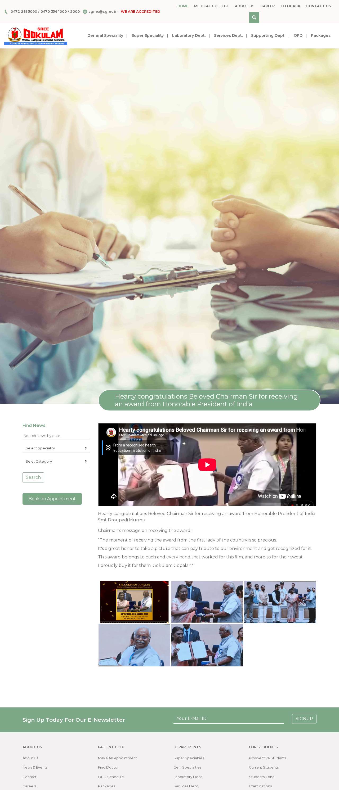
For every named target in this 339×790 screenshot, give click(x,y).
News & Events (35, 767)
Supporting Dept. (268, 35)
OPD (298, 35)
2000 (75, 11)
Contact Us (318, 6)
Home (182, 6)
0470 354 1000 (54, 11)
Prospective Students (267, 758)
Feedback (290, 6)
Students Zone (262, 777)
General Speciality (105, 35)
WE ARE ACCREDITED (140, 11)
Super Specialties (188, 758)
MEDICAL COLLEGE (211, 6)
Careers (29, 786)
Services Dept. (228, 35)
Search (33, 477)
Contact (30, 777)
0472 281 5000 (24, 11)
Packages (321, 35)
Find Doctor (108, 767)
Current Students (264, 767)
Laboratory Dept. (189, 35)
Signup (304, 718)
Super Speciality (148, 35)
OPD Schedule (111, 777)
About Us (245, 6)
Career (267, 6)
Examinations (260, 786)
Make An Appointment (117, 758)
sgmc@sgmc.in (103, 11)
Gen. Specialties (187, 767)
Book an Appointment (52, 498)
